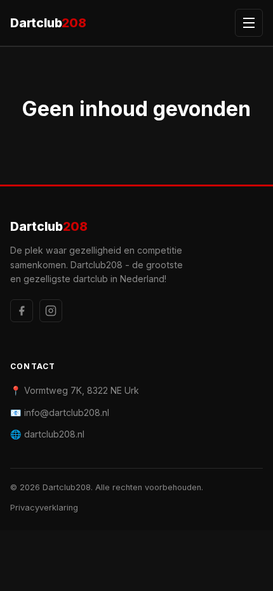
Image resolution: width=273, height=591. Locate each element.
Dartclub (48, 22)
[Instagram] (50, 310)
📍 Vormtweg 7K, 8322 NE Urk (74, 390)
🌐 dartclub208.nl (47, 434)
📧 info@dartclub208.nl (59, 412)
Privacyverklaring (44, 507)
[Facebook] (21, 310)
